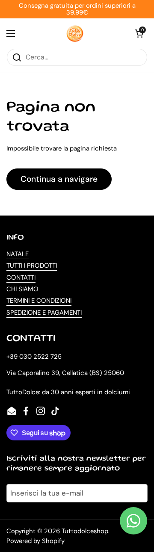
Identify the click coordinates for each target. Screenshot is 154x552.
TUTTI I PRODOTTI (31, 265)
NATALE (17, 254)
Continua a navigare (59, 179)
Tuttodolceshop (85, 531)
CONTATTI (21, 277)
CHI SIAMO (22, 289)
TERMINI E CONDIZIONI (38, 300)
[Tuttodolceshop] (75, 33)
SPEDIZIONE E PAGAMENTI (44, 312)
